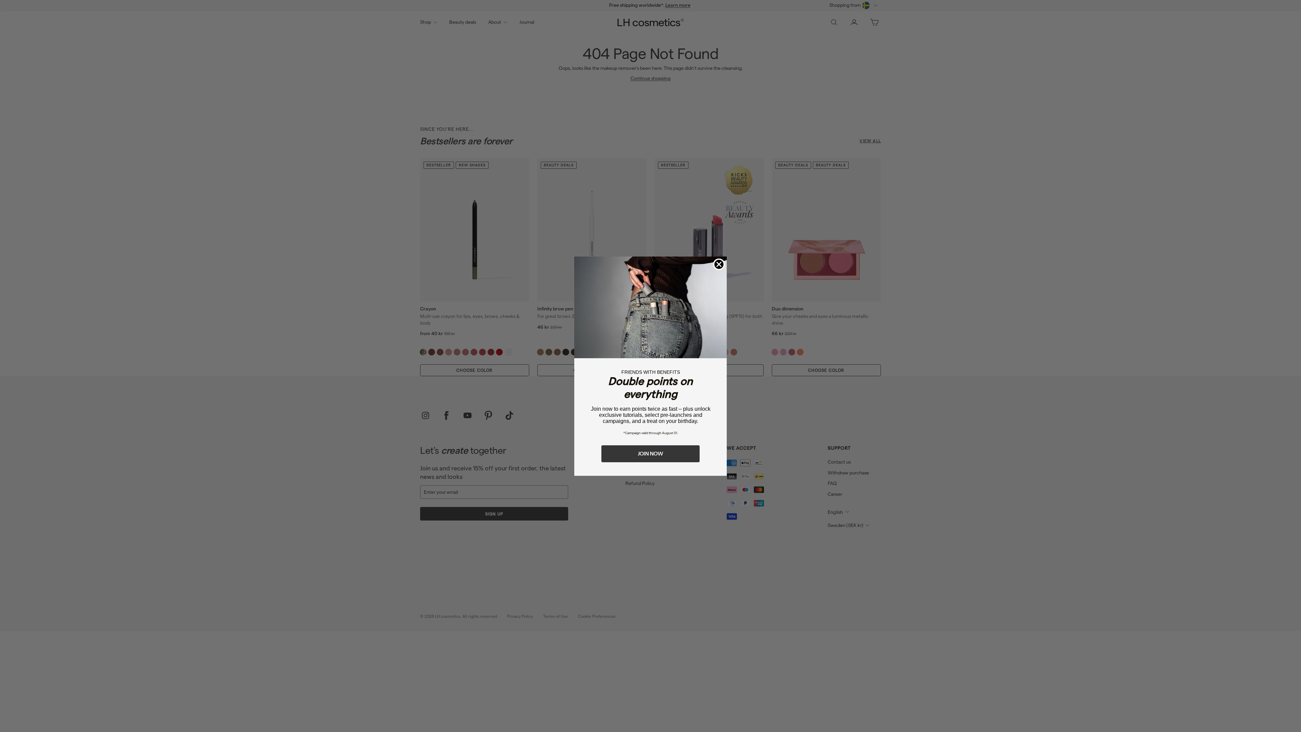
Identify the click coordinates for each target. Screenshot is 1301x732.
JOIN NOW (650, 453)
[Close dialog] (719, 264)
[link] (650, 307)
